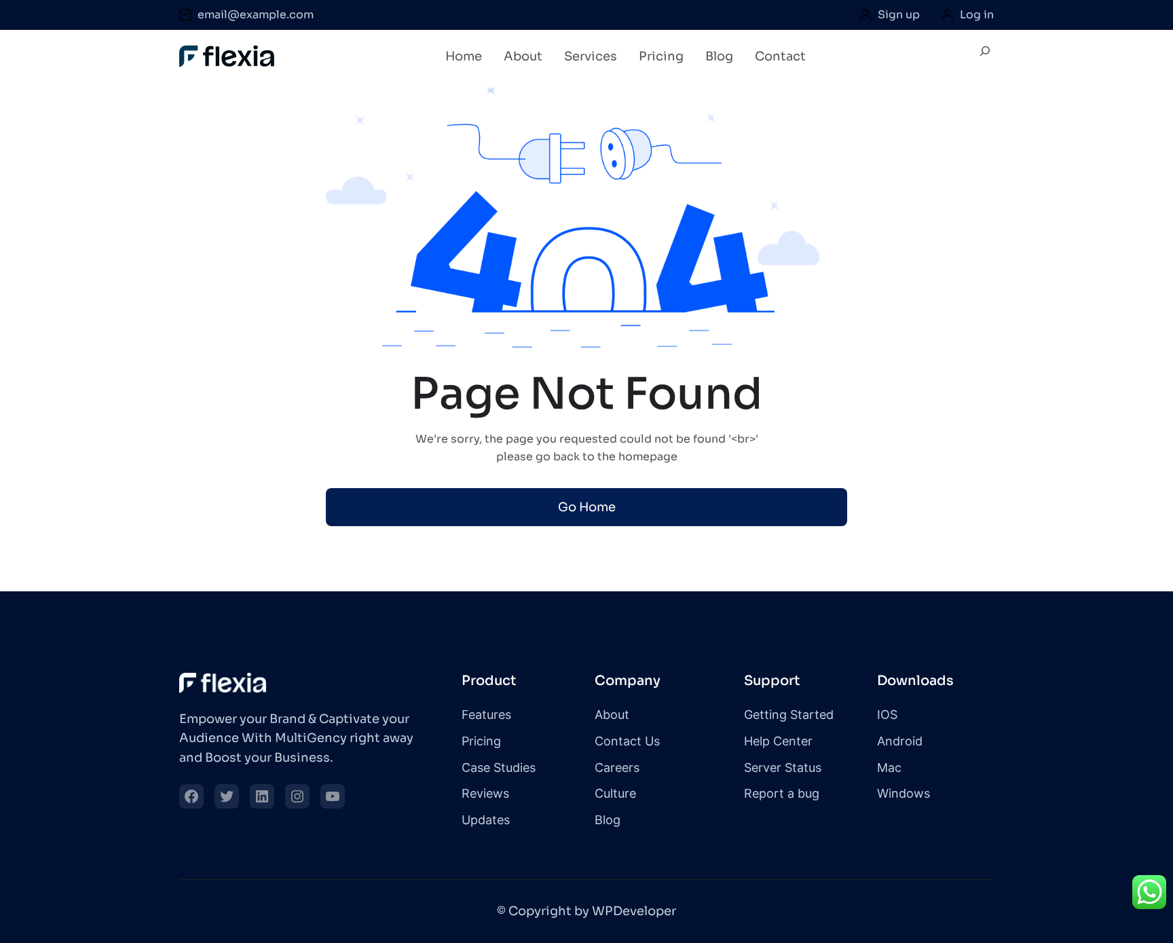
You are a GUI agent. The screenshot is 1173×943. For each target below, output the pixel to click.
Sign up (899, 14)
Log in (977, 14)
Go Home (587, 507)
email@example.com (256, 14)
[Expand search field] (985, 57)
